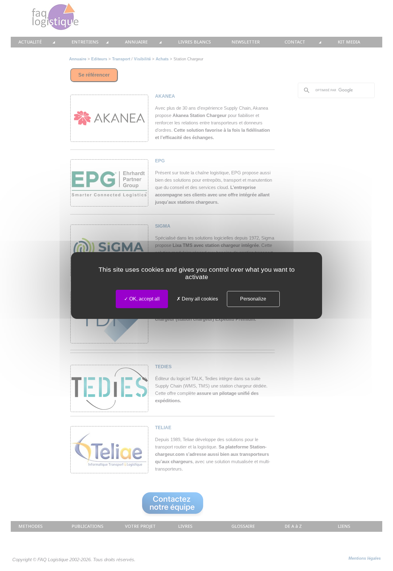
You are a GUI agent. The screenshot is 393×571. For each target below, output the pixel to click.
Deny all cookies (199, 298)
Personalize (253, 298)
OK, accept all (144, 298)
